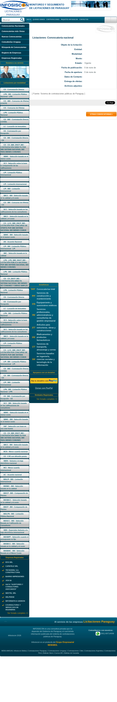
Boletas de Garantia (71, 653)
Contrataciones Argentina (93, 651)
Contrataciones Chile (75, 651)
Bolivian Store (48, 653)
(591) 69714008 (107, 633)
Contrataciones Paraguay (37, 651)
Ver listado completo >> (17, 613)
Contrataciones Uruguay (57, 651)
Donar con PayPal (44, 388)
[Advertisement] (58, 679)
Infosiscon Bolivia (20, 651)
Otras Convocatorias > (101, 114)
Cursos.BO (59, 653)
